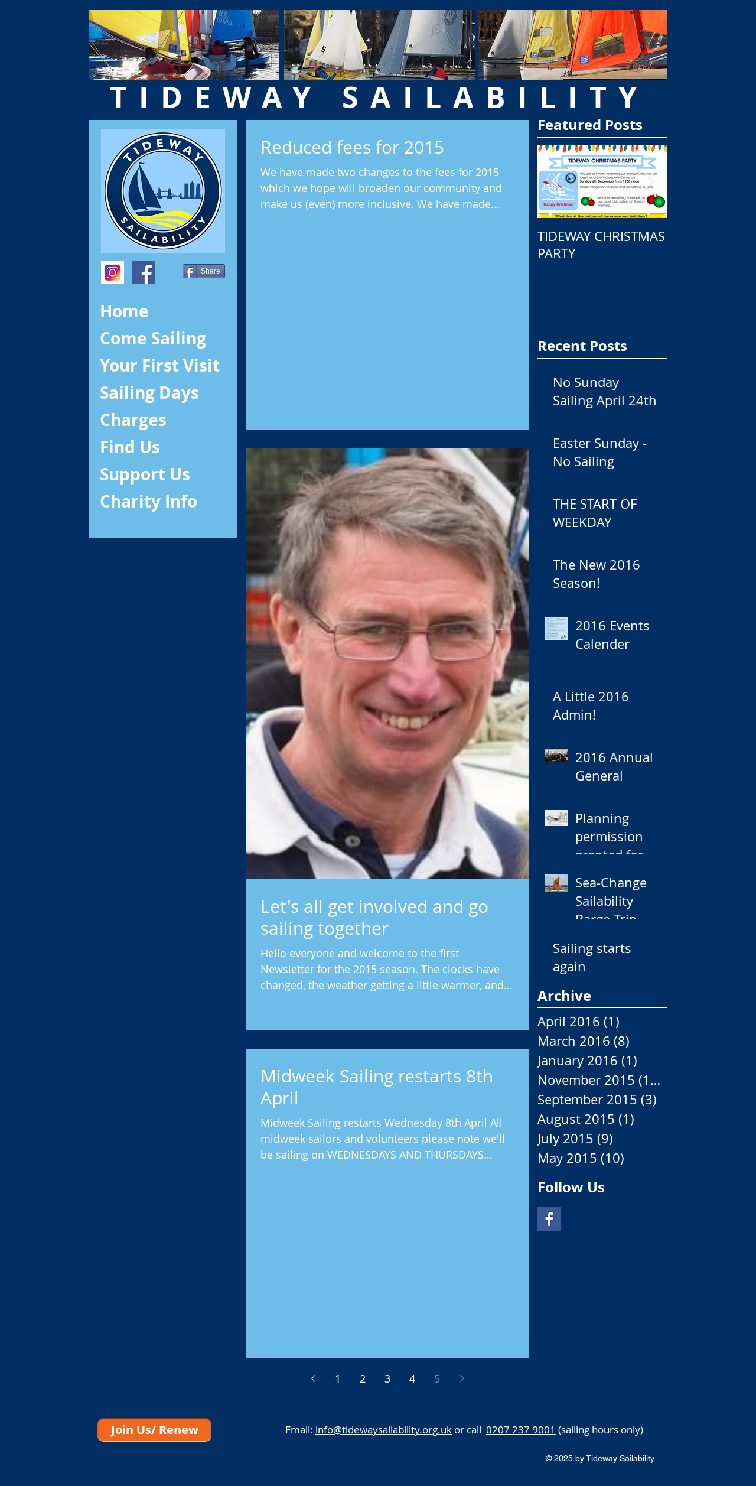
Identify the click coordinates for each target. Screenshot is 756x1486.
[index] (112, 272)
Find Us (130, 447)
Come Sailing (153, 338)
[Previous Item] (556, 182)
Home (124, 311)
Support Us (145, 474)
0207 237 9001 (521, 1429)
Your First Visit (160, 365)
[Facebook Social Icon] (143, 272)
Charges (133, 419)
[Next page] (461, 1378)
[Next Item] (648, 182)
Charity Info (148, 501)
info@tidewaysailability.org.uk (383, 1429)
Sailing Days (149, 392)
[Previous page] (313, 1378)
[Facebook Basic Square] (549, 1219)
